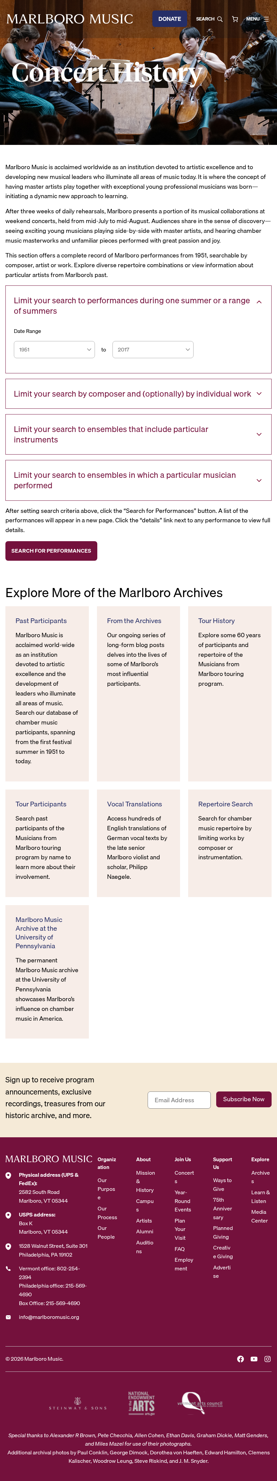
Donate (169, 18)
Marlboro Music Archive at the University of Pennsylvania (39, 932)
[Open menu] (266, 19)
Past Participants (41, 620)
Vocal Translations (134, 804)
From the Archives (134, 620)
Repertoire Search (225, 804)
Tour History (216, 620)
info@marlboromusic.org (49, 1317)
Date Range (27, 331)
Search (205, 19)
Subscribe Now (244, 1099)
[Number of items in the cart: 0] (235, 19)
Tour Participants (41, 804)
